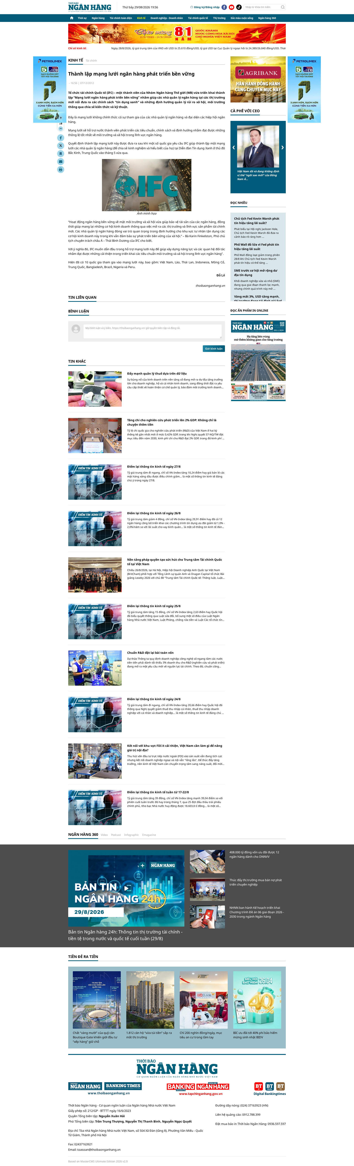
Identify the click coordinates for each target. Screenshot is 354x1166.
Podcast (116, 835)
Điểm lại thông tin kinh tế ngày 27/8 (154, 467)
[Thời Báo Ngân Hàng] (92, 7)
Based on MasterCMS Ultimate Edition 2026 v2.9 (98, 1161)
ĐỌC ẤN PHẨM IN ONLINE (249, 310)
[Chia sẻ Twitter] (60, 145)
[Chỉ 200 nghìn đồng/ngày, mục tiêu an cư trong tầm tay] (204, 1000)
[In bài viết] (60, 169)
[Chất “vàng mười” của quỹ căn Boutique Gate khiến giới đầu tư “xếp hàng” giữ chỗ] (97, 1000)
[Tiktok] (239, 7)
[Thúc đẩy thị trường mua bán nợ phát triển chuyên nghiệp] (207, 889)
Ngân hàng (98, 18)
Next (282, 147)
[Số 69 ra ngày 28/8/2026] (258, 360)
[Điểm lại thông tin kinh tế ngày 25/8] (95, 621)
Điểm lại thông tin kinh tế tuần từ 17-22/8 (158, 792)
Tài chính (91, 60)
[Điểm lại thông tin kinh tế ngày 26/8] (95, 528)
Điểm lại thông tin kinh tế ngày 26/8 (154, 513)
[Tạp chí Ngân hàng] (198, 1089)
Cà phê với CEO (245, 110)
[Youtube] (231, 7)
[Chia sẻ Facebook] (60, 137)
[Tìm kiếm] (283, 7)
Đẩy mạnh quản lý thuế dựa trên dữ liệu (157, 373)
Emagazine (149, 835)
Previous (233, 147)
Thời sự (82, 18)
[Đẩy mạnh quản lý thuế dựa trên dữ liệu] (95, 388)
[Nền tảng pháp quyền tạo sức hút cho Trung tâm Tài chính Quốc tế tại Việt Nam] (95, 575)
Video (104, 835)
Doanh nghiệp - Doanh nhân (167, 18)
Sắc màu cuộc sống (242, 18)
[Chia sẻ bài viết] (60, 161)
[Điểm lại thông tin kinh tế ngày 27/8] (95, 482)
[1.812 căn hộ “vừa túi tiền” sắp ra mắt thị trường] (150, 1000)
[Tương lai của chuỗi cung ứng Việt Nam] (258, 146)
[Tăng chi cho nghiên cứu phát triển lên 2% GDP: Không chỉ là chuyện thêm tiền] (95, 435)
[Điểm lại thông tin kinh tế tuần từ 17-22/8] (95, 807)
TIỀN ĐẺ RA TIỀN (83, 956)
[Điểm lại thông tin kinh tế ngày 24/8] (95, 714)
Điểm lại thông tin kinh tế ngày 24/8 (154, 699)
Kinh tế (141, 18)
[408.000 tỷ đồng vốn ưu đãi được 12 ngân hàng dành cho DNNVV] (207, 861)
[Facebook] (224, 7)
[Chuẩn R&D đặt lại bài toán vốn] (95, 668)
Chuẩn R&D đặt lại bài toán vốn (150, 653)
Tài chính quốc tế (198, 18)
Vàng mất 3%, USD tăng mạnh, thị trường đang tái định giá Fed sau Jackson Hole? (258, 300)
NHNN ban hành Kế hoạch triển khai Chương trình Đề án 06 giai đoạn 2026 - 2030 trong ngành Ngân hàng (257, 912)
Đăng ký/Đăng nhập (207, 7)
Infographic (131, 835)
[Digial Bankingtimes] (270, 1089)
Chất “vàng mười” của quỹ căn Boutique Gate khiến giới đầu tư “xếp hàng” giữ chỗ (95, 1037)
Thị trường (219, 18)
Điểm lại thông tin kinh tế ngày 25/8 (154, 606)
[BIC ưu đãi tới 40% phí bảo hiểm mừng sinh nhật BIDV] (257, 1000)
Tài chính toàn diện (121, 18)
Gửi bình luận (214, 348)
